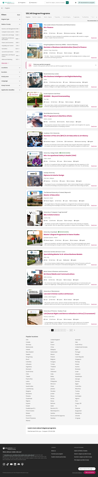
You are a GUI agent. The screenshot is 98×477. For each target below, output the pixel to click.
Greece (77, 364)
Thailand (53, 366)
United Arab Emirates (81, 347)
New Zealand (29, 352)
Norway (77, 362)
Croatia (77, 393)
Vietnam (28, 384)
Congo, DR (78, 403)
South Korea (29, 371)
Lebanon (77, 374)
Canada (28, 342)
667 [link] (71, 330)
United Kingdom (55, 340)
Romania (77, 369)
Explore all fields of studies (80, 450)
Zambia (53, 379)
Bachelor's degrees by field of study (83, 457)
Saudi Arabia (29, 386)
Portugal (77, 352)
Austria (77, 366)
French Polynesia (31, 418)
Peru (76, 401)
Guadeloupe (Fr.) (30, 408)
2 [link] (55, 330)
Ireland (28, 349)
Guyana (28, 403)
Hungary (53, 362)
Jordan (52, 393)
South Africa (78, 344)
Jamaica (53, 389)
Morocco (53, 384)
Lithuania (28, 364)
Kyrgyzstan (78, 411)
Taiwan (28, 376)
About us (53, 450)
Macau (52, 396)
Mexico (53, 354)
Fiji (76, 406)
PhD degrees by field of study (81, 460)
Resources (34, 2)
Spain (52, 342)
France (52, 344)
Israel (76, 371)
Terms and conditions (77, 472)
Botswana (29, 393)
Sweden (28, 354)
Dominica (28, 415)
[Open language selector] (75, 2)
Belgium (53, 359)
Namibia (53, 418)
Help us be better (89, 472)
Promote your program (57, 453)
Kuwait (28, 406)
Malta (52, 376)
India (52, 374)
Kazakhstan (78, 376)
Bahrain (53, 403)
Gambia (53, 413)
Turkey (53, 364)
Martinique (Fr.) (55, 411)
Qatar (52, 406)
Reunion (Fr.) (54, 408)
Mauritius (78, 389)
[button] (10, 28)
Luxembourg (29, 389)
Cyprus (53, 369)
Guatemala (29, 398)
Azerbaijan (78, 396)
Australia (77, 340)
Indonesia (53, 371)
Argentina (29, 366)
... (67, 330)
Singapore (78, 359)
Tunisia (77, 391)
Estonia (77, 381)
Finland (53, 357)
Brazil (27, 359)
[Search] (67, 2)
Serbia (52, 398)
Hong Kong (29, 357)
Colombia (28, 362)
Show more (4, 63)
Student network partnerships (58, 457)
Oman (52, 386)
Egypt (76, 384)
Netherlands (29, 347)
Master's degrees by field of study (82, 453)
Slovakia (53, 391)
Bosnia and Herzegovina (58, 415)
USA (27, 340)
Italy (76, 342)
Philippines (54, 381)
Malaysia (53, 349)
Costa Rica (78, 386)
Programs (22, 2)
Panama (28, 396)
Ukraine (77, 415)
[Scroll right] (96, 17)
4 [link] (61, 330)
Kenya (52, 401)
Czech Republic (79, 357)
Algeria (77, 398)
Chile (27, 374)
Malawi (28, 413)
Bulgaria (28, 391)
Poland (77, 354)
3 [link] (58, 330)
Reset (18, 14)
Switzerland (54, 352)
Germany (28, 344)
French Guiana (30, 411)
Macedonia (78, 413)
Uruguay (77, 418)
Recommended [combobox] (92, 21)
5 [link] (64, 330)
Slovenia (77, 408)
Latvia (27, 381)
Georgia (77, 379)
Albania (28, 420)
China (52, 347)
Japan (76, 349)
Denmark (28, 369)
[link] (7, 8)
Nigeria (28, 401)
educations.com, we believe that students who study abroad (19, 455)
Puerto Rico (29, 379)
